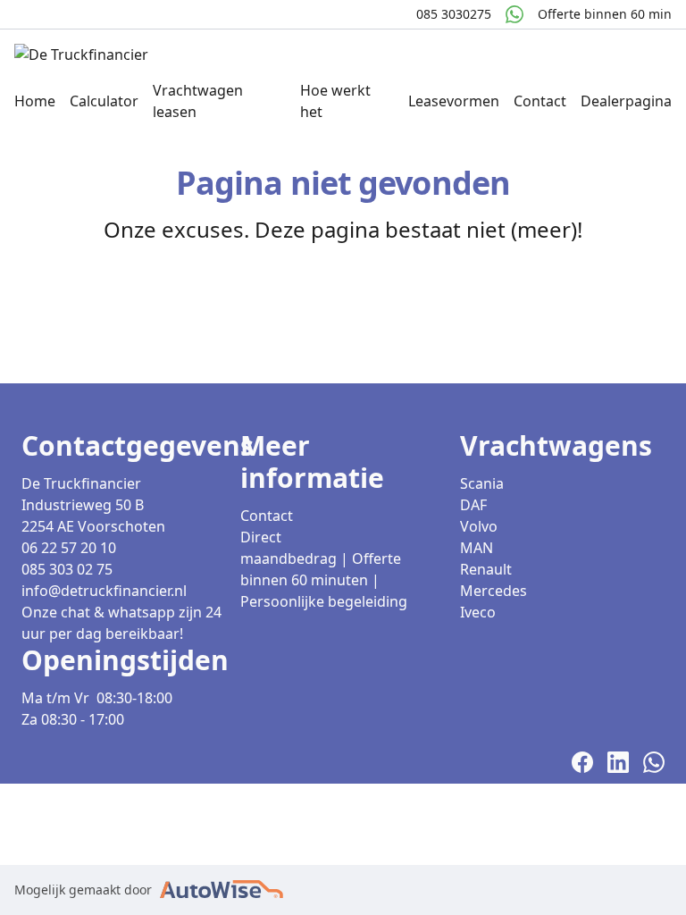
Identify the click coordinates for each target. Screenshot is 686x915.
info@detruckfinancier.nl (104, 590)
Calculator (104, 101)
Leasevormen (453, 101)
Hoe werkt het (335, 101)
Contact (540, 101)
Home (34, 101)
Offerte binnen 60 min (605, 13)
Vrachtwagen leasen (198, 101)
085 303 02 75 (67, 569)
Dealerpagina (626, 101)
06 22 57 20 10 (68, 548)
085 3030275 (453, 13)
